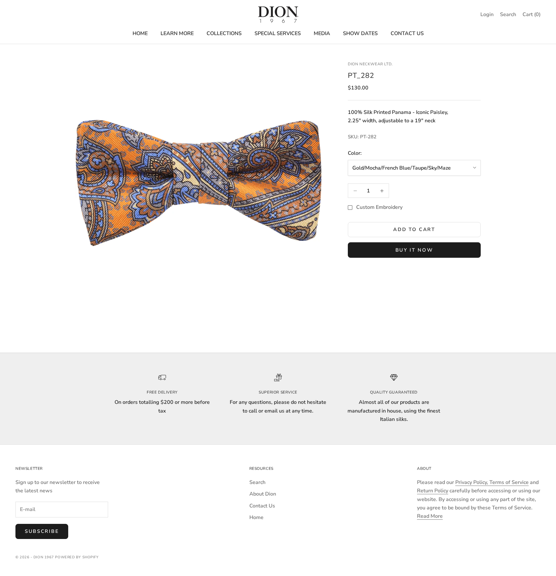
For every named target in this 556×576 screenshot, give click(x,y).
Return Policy (432, 490)
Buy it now (414, 250)
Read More (430, 516)
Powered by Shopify (76, 557)
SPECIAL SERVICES (278, 33)
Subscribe (42, 531)
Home (256, 517)
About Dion (262, 493)
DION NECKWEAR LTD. (370, 64)
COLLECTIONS (224, 33)
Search (257, 482)
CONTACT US (407, 33)
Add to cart (414, 229)
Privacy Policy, (472, 482)
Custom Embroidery (379, 207)
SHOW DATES (360, 33)
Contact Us (262, 505)
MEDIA (322, 33)
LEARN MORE (177, 33)
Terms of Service (509, 482)
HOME (140, 33)
